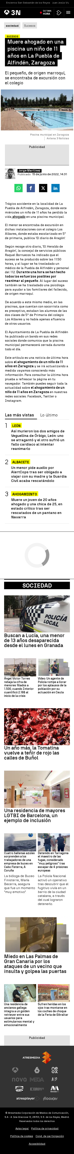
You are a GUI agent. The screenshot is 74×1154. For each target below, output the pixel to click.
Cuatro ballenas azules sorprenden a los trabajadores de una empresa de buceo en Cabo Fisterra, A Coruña (19, 862)
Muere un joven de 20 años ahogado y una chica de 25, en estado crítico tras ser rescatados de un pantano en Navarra (36, 508)
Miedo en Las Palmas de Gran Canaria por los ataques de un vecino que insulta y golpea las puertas (35, 964)
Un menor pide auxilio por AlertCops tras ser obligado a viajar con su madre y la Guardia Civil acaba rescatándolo (39, 474)
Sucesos (29, 25)
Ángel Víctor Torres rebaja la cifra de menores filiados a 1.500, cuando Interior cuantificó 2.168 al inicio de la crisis (19, 687)
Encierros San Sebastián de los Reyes (28, 2)
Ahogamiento (24, 494)
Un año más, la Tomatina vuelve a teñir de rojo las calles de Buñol (31, 752)
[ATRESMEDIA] (37, 1057)
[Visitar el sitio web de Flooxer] (50, 1099)
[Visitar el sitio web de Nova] (19, 1080)
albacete (20, 462)
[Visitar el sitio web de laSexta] (37, 1070)
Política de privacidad (45, 1128)
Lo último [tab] (49, 415)
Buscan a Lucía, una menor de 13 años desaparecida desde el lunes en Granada (34, 640)
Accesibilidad (37, 1143)
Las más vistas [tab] (19, 415)
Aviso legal (22, 1128)
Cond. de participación (50, 1136)
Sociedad (37, 585)
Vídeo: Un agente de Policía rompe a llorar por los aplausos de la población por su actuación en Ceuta (52, 685)
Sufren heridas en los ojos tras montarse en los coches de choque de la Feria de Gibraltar (53, 1009)
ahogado (18, 217)
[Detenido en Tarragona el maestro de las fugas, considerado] (54, 842)
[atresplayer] (59, 12)
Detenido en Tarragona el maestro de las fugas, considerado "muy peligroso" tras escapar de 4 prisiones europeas (53, 862)
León (16, 426)
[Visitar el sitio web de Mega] (37, 1080)
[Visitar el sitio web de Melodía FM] (54, 1089)
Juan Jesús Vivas (62, 2)
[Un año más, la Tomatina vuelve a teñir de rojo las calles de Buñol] (37, 726)
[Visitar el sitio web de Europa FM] (37, 1089)
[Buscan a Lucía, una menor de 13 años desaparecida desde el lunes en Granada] (37, 614)
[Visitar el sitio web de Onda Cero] (19, 1089)
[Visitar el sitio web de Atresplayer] (28, 1099)
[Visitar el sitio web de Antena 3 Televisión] (19, 1070)
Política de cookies (21, 1136)
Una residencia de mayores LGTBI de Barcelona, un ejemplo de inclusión (34, 815)
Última (47, 12)
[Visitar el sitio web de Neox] (54, 1070)
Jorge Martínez (29, 170)
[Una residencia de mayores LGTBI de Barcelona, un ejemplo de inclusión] (37, 789)
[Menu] (69, 12)
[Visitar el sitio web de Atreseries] (54, 1080)
